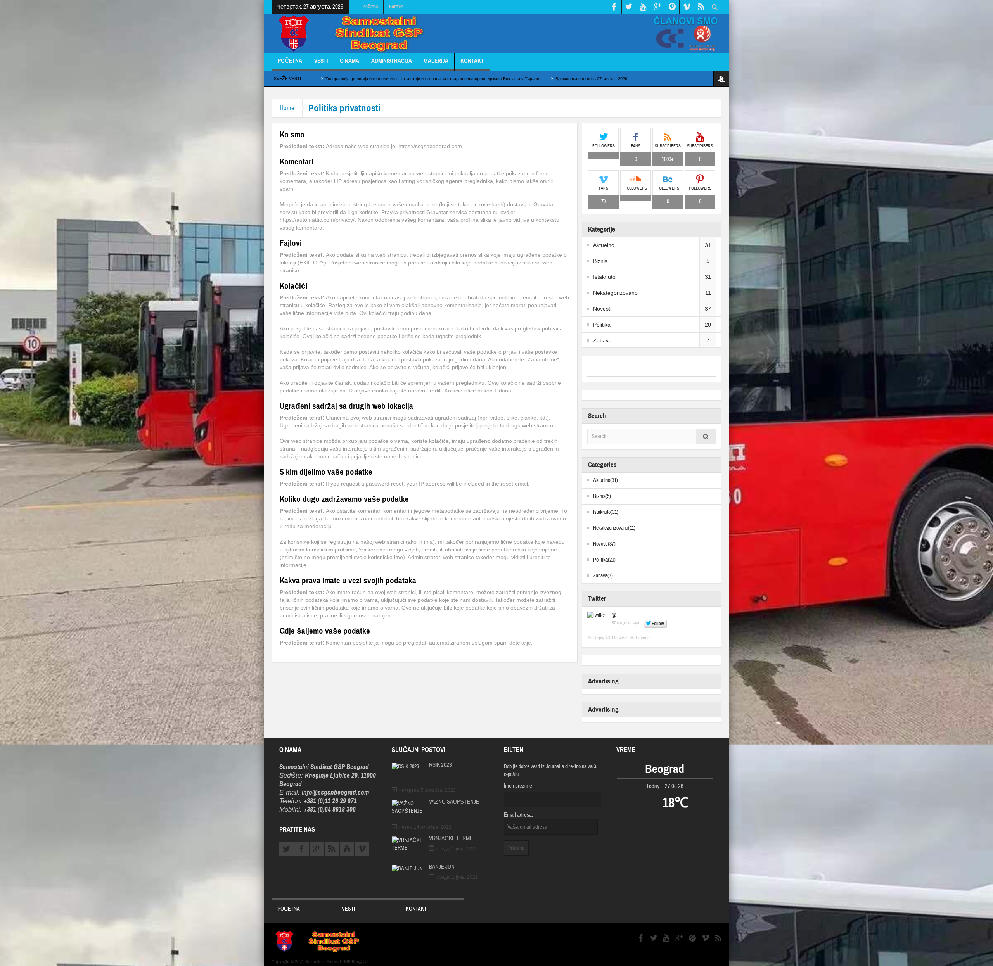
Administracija (391, 60)
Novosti (602, 309)
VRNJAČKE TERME (451, 838)
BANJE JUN (442, 867)
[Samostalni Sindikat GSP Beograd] (355, 34)
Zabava (602, 340)
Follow (658, 623)
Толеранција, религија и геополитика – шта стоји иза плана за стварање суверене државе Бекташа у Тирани (432, 78)
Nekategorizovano (615, 293)
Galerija (436, 60)
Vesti (321, 60)
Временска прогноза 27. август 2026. (591, 78)
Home (287, 108)
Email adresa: (518, 815)
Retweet (620, 638)
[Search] (706, 436)
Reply (598, 638)
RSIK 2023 (440, 765)
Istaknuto (604, 277)
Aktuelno (603, 245)
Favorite (643, 638)
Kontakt (396, 6)
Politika (602, 324)
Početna (370, 6)
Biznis (600, 261)
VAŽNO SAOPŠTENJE (454, 801)
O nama (349, 60)
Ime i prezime (518, 786)
